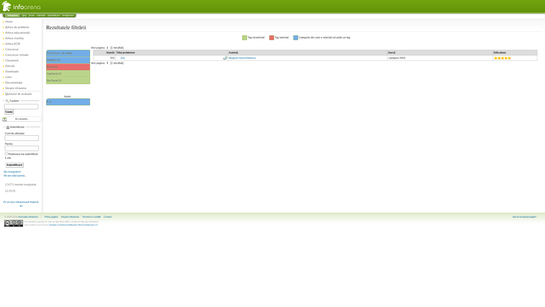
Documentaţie (13, 82)
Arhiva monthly (14, 38)
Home (9, 21)
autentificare (53, 15)
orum (31, 15)
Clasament (12, 60)
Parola (9, 143)
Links (8, 77)
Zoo (122, 57)
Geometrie (53, 60)
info (12, 15)
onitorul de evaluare (18, 94)
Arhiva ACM (12, 43)
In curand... (22, 118)
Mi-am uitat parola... (15, 175)
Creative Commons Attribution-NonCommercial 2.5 (73, 225)
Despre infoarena (15, 88)
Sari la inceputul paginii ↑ (525, 217)
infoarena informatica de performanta (32, 6)
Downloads (12, 71)
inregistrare (68, 15)
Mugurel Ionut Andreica (242, 57)
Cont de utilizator (14, 133)
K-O (49, 101)
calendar (41, 15)
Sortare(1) (54, 80)
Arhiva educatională (17, 32)
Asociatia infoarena (28, 217)
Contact (108, 217)
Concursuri (12, 49)
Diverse (52, 66)
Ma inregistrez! (12, 171)
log (24, 15)
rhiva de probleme (17, 27)
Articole (10, 66)
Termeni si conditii (91, 217)
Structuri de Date (59, 53)
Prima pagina (51, 217)
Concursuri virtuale (16, 54)
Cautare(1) (54, 73)
